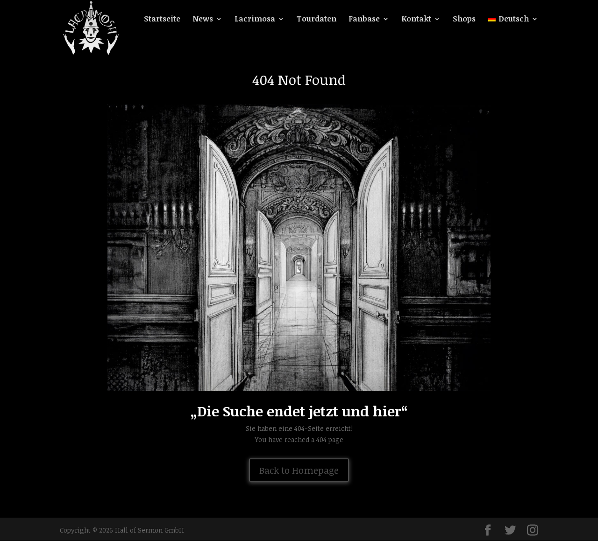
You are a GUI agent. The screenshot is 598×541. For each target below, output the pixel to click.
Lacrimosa (255, 19)
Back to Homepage (299, 470)
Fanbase (364, 19)
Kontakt (416, 19)
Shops (464, 19)
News (202, 19)
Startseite (162, 19)
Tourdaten (316, 19)
